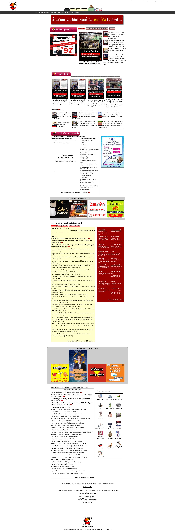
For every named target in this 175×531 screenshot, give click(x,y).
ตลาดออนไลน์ (90, 477)
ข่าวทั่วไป (111, 28)
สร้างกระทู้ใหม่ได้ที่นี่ (72, 341)
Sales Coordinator (86, 165)
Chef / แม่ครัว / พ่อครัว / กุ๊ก (88, 182)
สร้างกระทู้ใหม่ (74, 230)
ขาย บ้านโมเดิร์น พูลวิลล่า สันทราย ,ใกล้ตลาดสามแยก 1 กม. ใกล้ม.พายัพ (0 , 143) (73, 323)
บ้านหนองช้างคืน (71, 490)
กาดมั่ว (71, 225)
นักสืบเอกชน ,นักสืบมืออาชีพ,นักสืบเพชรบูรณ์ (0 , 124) (66, 274)
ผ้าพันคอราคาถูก (90, 529)
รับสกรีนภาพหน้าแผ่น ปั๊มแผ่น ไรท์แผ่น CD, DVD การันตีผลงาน (68, 423)
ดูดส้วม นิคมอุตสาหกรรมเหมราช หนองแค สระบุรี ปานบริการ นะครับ (69, 471)
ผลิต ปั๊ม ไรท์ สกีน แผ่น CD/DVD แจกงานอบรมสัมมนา (65, 436)
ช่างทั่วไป (84, 146)
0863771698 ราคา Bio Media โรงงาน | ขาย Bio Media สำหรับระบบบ (69, 446)
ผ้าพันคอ (163, 1)
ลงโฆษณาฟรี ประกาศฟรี (63, 12)
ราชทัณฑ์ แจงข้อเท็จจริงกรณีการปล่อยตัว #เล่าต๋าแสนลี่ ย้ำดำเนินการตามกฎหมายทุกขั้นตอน (59, 103)
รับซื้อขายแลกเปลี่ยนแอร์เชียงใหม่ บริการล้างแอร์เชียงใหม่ (67, 441)
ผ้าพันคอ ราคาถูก (152, 1)
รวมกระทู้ (54, 226)
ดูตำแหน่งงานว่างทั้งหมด (81, 192)
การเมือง (77, 225)
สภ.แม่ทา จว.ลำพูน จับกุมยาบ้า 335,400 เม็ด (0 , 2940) (66, 284)
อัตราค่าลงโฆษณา (130, 1)
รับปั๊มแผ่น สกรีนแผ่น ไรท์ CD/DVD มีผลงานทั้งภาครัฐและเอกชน (68, 421)
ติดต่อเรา (173, 1)
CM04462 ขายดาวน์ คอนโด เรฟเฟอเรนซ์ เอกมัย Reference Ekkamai (69, 409)
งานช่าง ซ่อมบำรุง (86, 147)
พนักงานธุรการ (85, 177)
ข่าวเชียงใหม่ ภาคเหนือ (93, 28)
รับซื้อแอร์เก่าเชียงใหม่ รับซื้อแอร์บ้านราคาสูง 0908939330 (67, 434)
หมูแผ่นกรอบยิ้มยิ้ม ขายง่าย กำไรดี (61, 407)
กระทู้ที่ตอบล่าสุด (63, 225)
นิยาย (53, 236)
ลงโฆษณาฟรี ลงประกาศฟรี (80, 477)
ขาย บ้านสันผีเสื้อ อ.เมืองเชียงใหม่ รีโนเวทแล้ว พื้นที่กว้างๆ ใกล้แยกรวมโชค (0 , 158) (73, 317)
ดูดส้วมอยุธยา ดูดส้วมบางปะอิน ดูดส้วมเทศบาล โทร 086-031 (67, 473)
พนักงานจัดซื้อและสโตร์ (87, 140)
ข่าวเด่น (81, 28)
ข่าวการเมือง (104, 28)
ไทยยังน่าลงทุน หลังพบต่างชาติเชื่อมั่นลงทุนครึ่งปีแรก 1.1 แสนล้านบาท (63, 124)
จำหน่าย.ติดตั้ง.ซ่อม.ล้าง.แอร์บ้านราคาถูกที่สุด (63, 464)
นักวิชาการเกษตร (85, 151)
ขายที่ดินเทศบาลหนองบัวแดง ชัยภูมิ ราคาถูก (63, 466)
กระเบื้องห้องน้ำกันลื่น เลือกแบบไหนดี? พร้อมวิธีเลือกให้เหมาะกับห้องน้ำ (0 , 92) (72, 265)
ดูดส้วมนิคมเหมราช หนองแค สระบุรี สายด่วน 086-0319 (66, 468)
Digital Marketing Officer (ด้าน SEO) (90, 170)
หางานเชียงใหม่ (70, 483)
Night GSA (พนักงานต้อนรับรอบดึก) (90, 164)
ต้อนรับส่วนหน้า (85, 152)
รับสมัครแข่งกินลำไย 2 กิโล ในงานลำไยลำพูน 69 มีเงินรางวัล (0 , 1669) (70, 294)
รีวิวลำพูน (59, 490)
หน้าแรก (64, 483)
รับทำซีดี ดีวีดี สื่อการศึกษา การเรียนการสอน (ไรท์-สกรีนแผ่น (67, 425)
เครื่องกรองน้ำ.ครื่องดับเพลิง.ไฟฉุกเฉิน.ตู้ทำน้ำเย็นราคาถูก (66, 462)
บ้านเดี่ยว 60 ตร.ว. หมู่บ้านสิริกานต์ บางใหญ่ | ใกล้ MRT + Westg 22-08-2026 (71, 418)
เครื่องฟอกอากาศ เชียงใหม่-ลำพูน (141, 1)
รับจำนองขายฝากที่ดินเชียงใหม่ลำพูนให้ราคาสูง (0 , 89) (66, 267)
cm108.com (64, 490)
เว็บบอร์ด (51, 12)
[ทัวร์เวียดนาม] (97, 381)
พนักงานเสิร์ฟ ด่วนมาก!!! (87, 173)
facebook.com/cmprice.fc (90, 499)
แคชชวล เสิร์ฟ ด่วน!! (87, 172)
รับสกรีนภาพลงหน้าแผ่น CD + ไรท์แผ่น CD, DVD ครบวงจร (67, 430)
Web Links (159, 1)
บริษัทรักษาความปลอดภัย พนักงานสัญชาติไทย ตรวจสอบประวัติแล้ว (69, 450)
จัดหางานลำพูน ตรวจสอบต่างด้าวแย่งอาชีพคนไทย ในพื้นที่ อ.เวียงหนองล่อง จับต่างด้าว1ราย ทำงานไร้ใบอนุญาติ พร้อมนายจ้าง (96, 103)
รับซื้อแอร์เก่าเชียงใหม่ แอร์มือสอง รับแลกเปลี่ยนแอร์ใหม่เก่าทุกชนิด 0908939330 (72, 432)
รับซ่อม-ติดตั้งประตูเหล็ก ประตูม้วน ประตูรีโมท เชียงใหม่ (66, 392)
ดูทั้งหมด (81, 230)
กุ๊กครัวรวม (84, 142)
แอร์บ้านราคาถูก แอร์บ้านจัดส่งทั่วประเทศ (62, 459)
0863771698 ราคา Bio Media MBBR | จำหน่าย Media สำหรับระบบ (69, 443)
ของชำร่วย (168, 1)
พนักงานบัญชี (85, 158)
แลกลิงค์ (55, 12)
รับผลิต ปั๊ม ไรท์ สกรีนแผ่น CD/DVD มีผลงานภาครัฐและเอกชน (68, 414)
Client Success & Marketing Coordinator (90, 149)
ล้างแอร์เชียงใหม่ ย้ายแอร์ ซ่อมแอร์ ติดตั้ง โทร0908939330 (67, 439)
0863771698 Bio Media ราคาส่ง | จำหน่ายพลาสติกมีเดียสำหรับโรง (69, 455)
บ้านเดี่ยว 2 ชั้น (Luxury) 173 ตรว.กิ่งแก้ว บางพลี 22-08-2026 (67, 411)
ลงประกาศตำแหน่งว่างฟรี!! (68, 192)
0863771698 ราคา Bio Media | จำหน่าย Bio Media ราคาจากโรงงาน (69, 457)
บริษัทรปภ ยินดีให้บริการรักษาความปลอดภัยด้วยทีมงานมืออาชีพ (68, 452)
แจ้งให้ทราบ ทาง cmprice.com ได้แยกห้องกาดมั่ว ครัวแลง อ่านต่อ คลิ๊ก (70, 238)
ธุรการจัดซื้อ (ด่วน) (86, 175)
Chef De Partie (85, 157)
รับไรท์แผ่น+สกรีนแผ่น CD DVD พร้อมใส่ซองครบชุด (65, 416)
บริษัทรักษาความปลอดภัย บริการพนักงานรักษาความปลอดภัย (67, 448)
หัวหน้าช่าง (84, 144)
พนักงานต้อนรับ (85, 189)
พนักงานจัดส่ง (85, 184)
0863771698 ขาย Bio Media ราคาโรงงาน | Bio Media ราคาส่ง (68, 427)
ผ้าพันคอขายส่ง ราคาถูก (96, 490)
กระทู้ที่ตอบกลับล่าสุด (89, 230)
